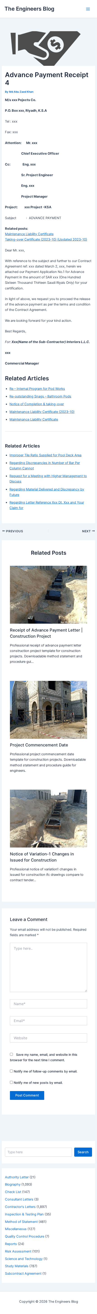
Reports (11, 1244)
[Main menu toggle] (87, 8)
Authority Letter (17, 1177)
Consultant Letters (19, 1199)
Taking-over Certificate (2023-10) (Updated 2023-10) (46, 239)
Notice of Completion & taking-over (36, 404)
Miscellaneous (16, 1229)
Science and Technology (24, 1259)
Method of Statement (21, 1222)
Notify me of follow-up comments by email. (45, 1071)
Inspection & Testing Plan (24, 1214)
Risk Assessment (18, 1251)
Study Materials (16, 1266)
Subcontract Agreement (23, 1273)
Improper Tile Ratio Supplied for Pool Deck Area (45, 455)
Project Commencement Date (39, 744)
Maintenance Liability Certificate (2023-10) (41, 412)
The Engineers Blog (29, 8)
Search (83, 1152)
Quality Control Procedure (24, 1236)
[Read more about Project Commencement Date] (48, 710)
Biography (13, 1184)
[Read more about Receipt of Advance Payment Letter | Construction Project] (48, 594)
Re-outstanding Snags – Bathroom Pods (40, 396)
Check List (13, 1192)
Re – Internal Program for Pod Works (37, 389)
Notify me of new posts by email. (38, 1082)
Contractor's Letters (20, 1207)
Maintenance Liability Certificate (29, 234)
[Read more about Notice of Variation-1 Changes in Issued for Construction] (48, 818)
